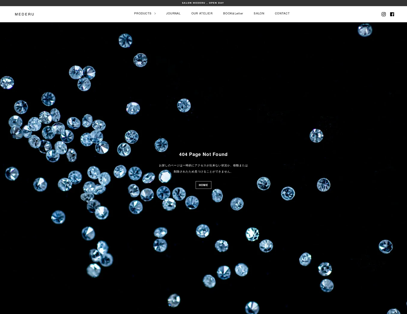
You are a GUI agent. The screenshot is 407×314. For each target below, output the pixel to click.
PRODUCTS (143, 13)
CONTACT (282, 13)
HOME (203, 185)
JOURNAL (173, 13)
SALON (259, 13)
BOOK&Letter (233, 13)
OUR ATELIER (202, 13)
